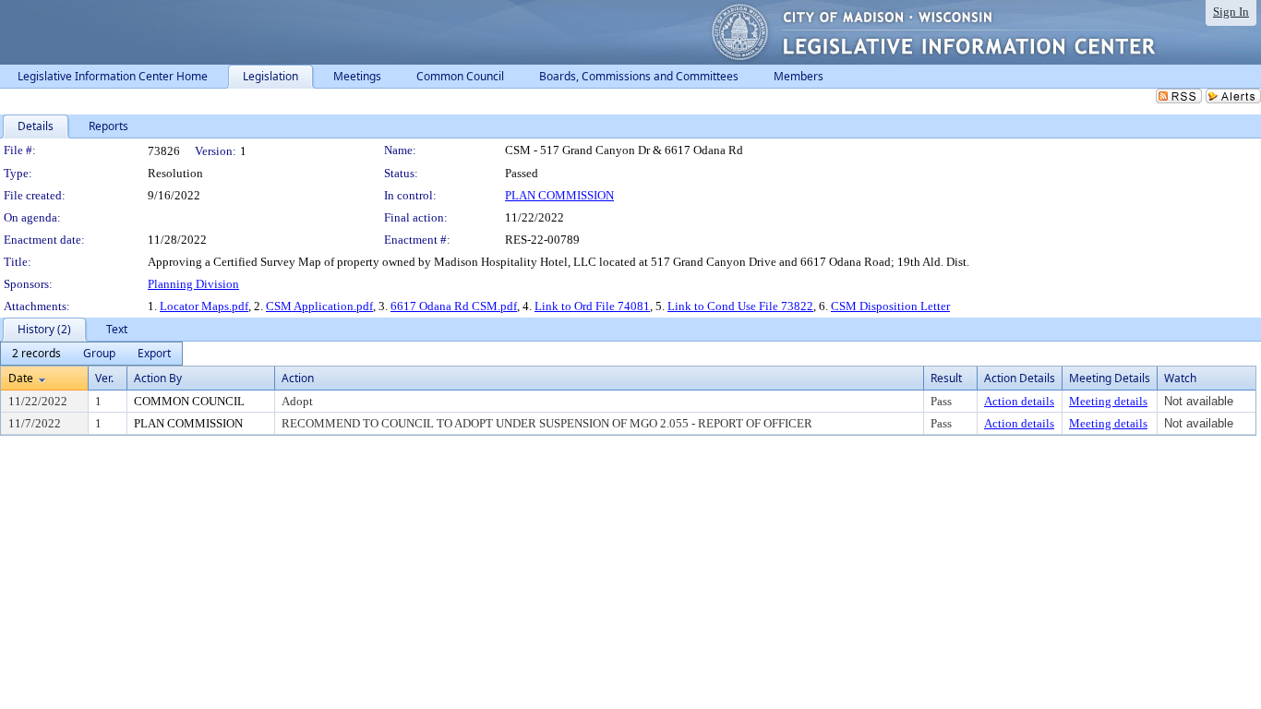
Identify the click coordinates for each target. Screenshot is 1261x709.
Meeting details (1108, 401)
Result (946, 378)
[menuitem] (36, 353)
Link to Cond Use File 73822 (740, 306)
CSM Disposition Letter (890, 306)
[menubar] (91, 354)
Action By (158, 378)
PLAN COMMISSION (559, 195)
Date (20, 378)
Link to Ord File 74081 (592, 306)
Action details (1019, 401)
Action (298, 378)
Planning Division (193, 284)
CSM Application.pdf (319, 306)
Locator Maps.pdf (204, 306)
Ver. (104, 378)
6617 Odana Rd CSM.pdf (453, 306)
